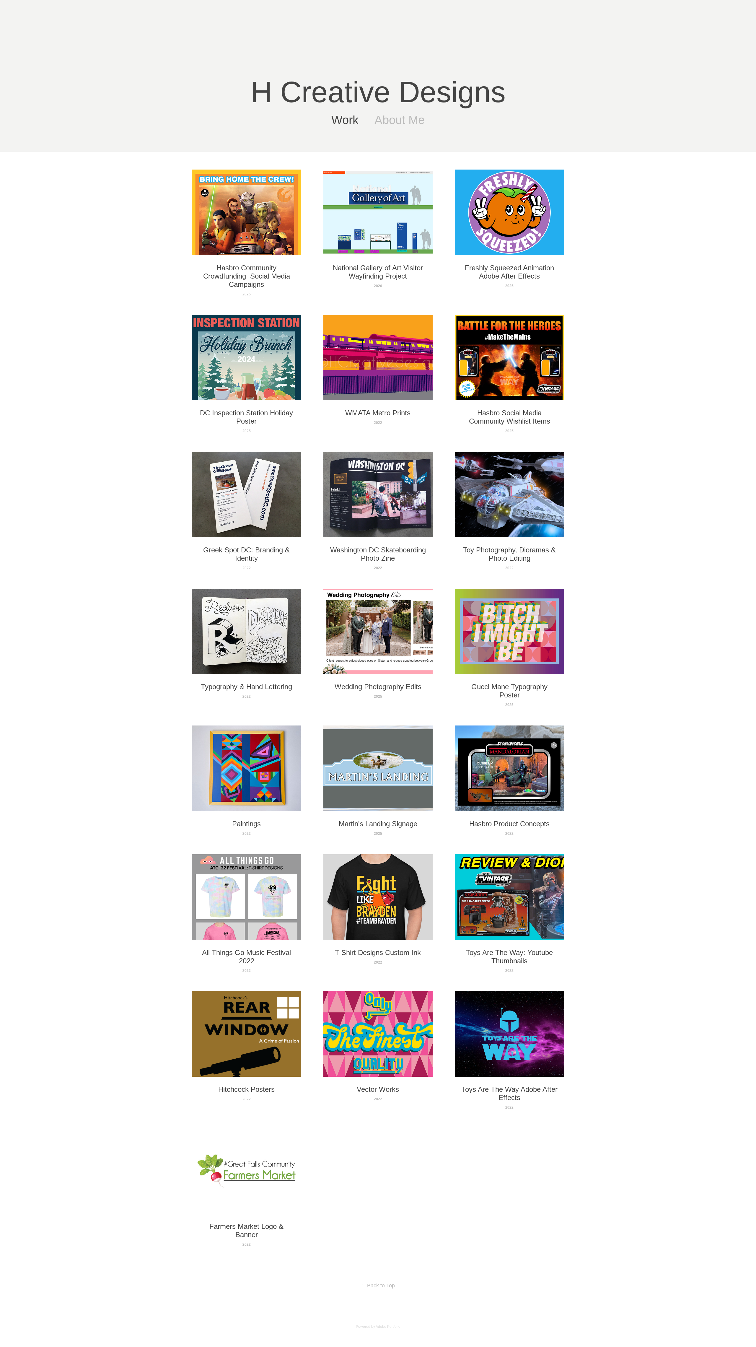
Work (345, 119)
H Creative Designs (378, 91)
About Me (399, 119)
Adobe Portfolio (388, 1327)
